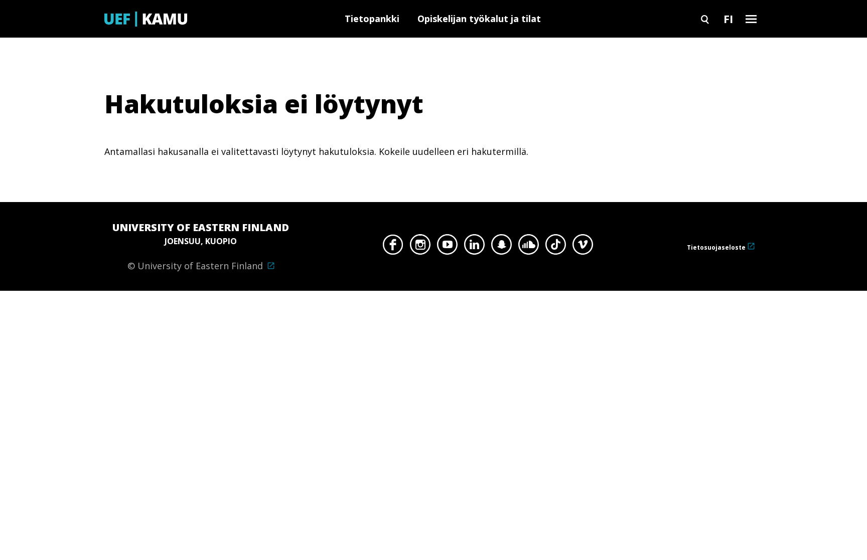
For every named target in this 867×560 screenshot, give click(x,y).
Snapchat (501, 247)
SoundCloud (528, 247)
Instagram (420, 247)
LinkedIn (474, 247)
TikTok (555, 247)
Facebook (393, 247)
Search (704, 19)
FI (728, 18)
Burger (751, 19)
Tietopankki (372, 19)
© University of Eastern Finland (200, 246)
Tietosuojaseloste (716, 247)
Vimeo (582, 247)
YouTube (447, 247)
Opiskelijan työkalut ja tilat (479, 19)
